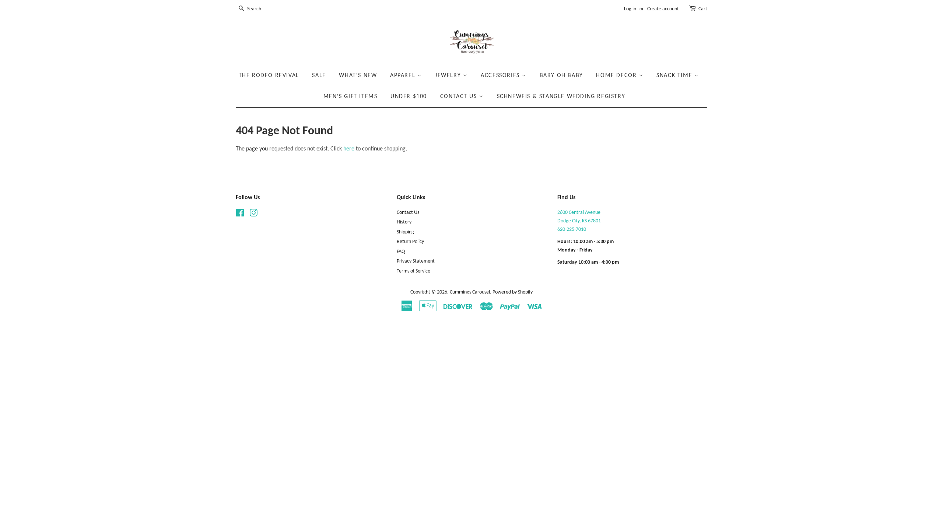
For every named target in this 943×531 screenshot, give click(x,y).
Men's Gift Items (350, 97)
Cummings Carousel (470, 292)
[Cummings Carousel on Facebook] (240, 214)
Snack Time (675, 76)
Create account (663, 9)
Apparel (403, 76)
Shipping (405, 232)
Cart (702, 9)
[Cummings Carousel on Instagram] (253, 214)
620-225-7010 (571, 229)
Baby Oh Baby (561, 76)
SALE (319, 76)
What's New (358, 76)
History (404, 222)
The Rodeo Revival (269, 76)
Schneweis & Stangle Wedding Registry (561, 97)
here (348, 149)
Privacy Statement (416, 261)
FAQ (401, 251)
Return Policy (410, 241)
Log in (630, 9)
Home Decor (617, 76)
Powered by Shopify (512, 292)
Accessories (501, 76)
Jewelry (449, 76)
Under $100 (408, 97)
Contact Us (459, 97)
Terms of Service (413, 271)
